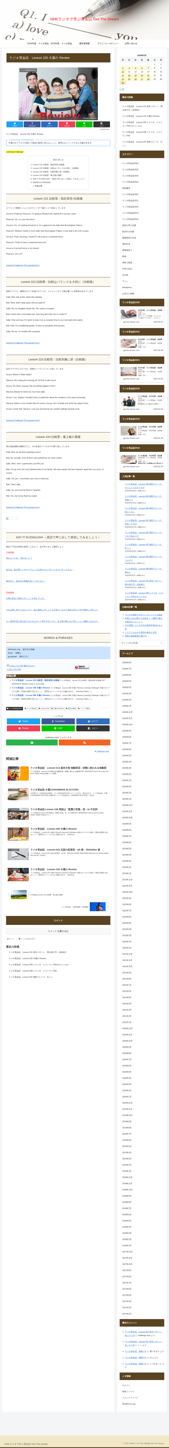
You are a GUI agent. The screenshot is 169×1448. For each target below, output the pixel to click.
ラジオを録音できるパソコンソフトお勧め (144, 614)
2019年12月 (127, 1103)
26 (136, 79)
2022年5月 (127, 923)
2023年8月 (127, 830)
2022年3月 (127, 935)
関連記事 (38, 186)
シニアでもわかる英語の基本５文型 (141, 632)
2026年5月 (127, 681)
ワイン (125, 281)
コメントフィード (130, 1398)
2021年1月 (127, 1022)
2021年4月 (127, 1004)
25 (129, 79)
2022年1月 (127, 948)
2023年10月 (127, 817)
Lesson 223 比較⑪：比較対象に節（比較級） (52, 172)
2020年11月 (127, 1035)
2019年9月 (127, 1121)
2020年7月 (127, 1059)
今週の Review (58, 708)
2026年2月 (127, 700)
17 (123, 75)
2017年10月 (127, 1264)
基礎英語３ (127, 250)
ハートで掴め (85, 708)
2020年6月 (127, 1066)
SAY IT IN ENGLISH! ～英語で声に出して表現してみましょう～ (59, 179)
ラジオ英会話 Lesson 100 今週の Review (27, 958)
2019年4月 (127, 1152)
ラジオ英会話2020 (130, 207)
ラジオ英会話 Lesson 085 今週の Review (31, 695)
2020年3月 (127, 1084)
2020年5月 (127, 1072)
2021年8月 (127, 979)
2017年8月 (127, 1276)
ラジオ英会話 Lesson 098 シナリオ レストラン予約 (33, 971)
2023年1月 (127, 873)
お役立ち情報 (128, 293)
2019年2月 (127, 1165)
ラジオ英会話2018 (130, 219)
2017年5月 (127, 1295)
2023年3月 (127, 861)
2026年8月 (127, 662)
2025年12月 (127, 712)
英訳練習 (126, 188)
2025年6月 (127, 749)
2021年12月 (127, 954)
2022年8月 (127, 904)
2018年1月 (127, 1245)
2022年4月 (127, 929)
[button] (161, 642)
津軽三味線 (127, 262)
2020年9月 (127, 1047)
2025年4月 (127, 762)
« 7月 (122, 89)
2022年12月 (127, 879)
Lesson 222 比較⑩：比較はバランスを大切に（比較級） (56, 168)
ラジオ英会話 (31, 708)
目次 (55, 160)
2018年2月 (127, 1239)
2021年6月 (127, 991)
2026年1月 (127, 706)
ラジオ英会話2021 (15, 708)
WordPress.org (128, 1404)
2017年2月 (127, 1314)
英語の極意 (72, 708)
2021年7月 (127, 985)
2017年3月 (127, 1307)
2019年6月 (127, 1140)
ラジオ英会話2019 (130, 213)
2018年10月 (127, 1190)
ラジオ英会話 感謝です (136, 1351)
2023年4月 (127, 855)
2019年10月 (127, 1115)
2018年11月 (127, 1183)
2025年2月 (127, 774)
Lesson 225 (45, 708)
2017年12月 (127, 1252)
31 (123, 83)
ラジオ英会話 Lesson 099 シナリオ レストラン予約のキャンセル (39, 964)
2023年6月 (127, 842)
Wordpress (127, 287)
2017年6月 (127, 1289)
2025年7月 (127, 743)
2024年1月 (127, 799)
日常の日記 (127, 269)
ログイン (126, 1385)
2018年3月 (127, 1233)
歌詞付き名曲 (128, 231)
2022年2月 (127, 941)
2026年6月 (127, 675)
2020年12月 (127, 1028)
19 (136, 75)
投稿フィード (128, 1391)
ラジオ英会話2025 (130, 169)
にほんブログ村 (14, 669)
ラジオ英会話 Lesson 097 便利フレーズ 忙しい (31, 977)
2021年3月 (127, 1010)
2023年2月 (127, 867)
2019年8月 (127, 1128)
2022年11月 (127, 886)
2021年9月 (127, 972)
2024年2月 (127, 793)
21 (148, 75)
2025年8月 (127, 737)
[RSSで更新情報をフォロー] (84, 742)
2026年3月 (127, 693)
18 (129, 75)
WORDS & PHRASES (42, 182)
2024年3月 (127, 786)
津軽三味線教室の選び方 (136, 636)
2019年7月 (127, 1134)
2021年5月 (127, 997)
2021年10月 (127, 966)
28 (148, 79)
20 (142, 75)
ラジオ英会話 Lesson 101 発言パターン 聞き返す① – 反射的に (38, 952)
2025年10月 (127, 724)
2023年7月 (127, 836)
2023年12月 (127, 805)
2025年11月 (127, 718)
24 (123, 79)
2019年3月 (127, 1159)
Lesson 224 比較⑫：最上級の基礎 (47, 175)
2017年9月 (127, 1270)
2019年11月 (127, 1109)
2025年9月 (127, 731)
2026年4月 (127, 687)
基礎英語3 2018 (129, 238)
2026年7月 (127, 669)
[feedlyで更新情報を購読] (32, 742)
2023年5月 (127, 848)
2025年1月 (127, 780)
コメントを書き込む (58, 931)
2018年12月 (127, 1177)
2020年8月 (127, 1053)
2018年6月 (127, 1214)
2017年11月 (127, 1258)
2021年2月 (127, 1016)
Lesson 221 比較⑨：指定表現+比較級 (48, 165)
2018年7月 (127, 1208)
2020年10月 (127, 1041)
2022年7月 (127, 910)
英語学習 (126, 244)
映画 (124, 256)
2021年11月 (127, 960)
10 (123, 72)
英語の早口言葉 (129, 225)
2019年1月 (127, 1171)
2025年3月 (127, 768)
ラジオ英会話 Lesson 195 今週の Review (31, 688)
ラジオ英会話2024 (130, 176)
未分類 (125, 275)
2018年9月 (127, 1196)
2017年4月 (127, 1301)
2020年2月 (127, 1090)
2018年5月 (127, 1221)
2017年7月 (127, 1283)
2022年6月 (127, 917)
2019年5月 (127, 1146)
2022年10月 (127, 892)
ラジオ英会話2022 (130, 194)
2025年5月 (127, 755)
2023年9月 (127, 824)
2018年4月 (127, 1227)
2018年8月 (127, 1202)
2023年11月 (127, 811)
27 (142, 79)
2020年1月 (127, 1097)
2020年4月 (127, 1078)
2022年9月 (127, 898)
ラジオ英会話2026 (130, 163)
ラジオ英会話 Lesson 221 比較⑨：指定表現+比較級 (36, 680)
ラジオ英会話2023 (130, 182)
